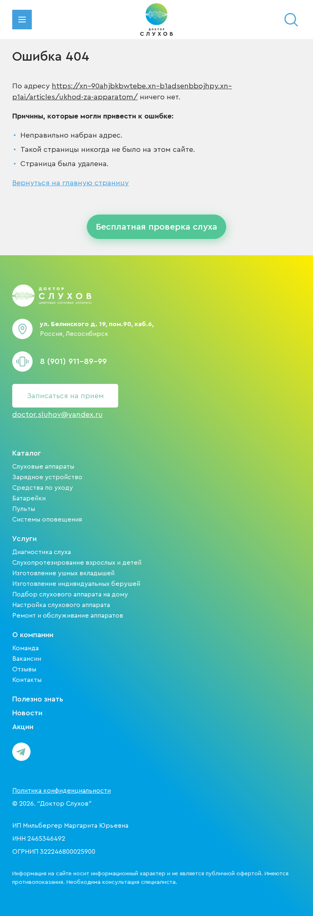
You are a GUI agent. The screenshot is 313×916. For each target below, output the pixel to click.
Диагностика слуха (41, 552)
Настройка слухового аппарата (61, 605)
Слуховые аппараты (43, 466)
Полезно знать (37, 699)
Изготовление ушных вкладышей (63, 573)
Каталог (26, 453)
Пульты (23, 509)
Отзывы (24, 669)
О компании (32, 634)
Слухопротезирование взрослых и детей (76, 562)
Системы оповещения (47, 519)
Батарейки (29, 498)
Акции (22, 726)
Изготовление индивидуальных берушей (76, 584)
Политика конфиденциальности (61, 790)
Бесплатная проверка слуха (156, 226)
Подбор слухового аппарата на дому (70, 594)
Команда (25, 648)
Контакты (27, 680)
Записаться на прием (65, 395)
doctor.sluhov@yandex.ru (57, 414)
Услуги (24, 538)
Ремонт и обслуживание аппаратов (67, 615)
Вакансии (26, 658)
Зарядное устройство (47, 477)
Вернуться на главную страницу (70, 182)
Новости (27, 713)
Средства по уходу (42, 487)
